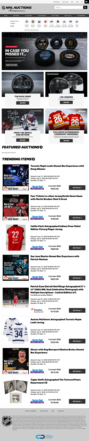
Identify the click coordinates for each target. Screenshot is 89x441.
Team (5, 15)
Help (77, 2)
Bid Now (76, 187)
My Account (65, 2)
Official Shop (56, 2)
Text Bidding (81, 15)
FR (81, 2)
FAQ (72, 2)
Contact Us (61, 411)
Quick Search (42, 15)
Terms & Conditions (30, 411)
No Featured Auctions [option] (9, 153)
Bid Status (68, 15)
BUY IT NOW (55, 15)
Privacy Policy (44, 411)
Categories (28, 15)
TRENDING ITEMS (17, 159)
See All (12, 26)
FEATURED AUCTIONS (21, 147)
